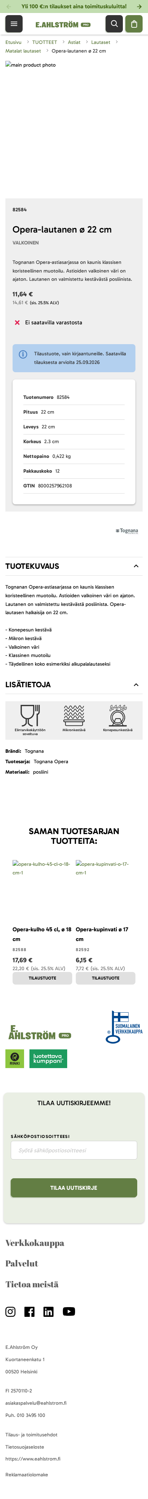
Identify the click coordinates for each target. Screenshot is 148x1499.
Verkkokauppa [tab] (34, 1242)
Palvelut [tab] (21, 1263)
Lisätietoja (28, 684)
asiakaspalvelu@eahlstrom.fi (35, 1403)
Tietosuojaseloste (24, 1447)
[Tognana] (127, 532)
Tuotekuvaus (32, 566)
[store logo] (41, 1039)
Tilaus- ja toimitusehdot (31, 1435)
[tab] (74, 566)
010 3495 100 (31, 1415)
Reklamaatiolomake (26, 1475)
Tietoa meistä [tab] (32, 1284)
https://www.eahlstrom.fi (32, 1459)
